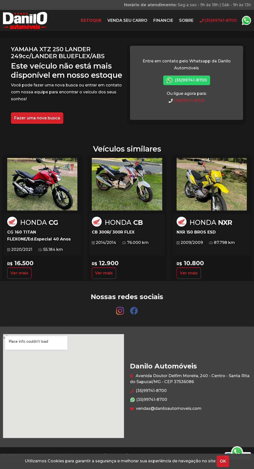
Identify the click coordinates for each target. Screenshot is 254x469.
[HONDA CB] (127, 184)
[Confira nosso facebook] (133, 308)
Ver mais (19, 273)
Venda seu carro (127, 20)
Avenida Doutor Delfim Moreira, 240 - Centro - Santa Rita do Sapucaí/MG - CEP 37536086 (190, 378)
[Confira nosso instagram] (120, 308)
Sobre (186, 20)
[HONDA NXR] (212, 184)
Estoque (91, 20)
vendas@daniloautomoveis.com (168, 408)
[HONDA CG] (42, 184)
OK (223, 461)
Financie (163, 20)
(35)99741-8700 (190, 80)
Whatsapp (246, 21)
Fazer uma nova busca (37, 118)
